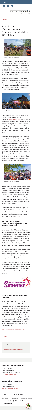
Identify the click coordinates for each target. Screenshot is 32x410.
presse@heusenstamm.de (10, 388)
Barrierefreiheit (6, 401)
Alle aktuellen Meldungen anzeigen (14, 349)
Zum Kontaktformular (9, 375)
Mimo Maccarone (14, 119)
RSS (15, 401)
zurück (5, 20)
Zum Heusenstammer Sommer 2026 (12, 330)
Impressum (5, 399)
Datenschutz (14, 399)
